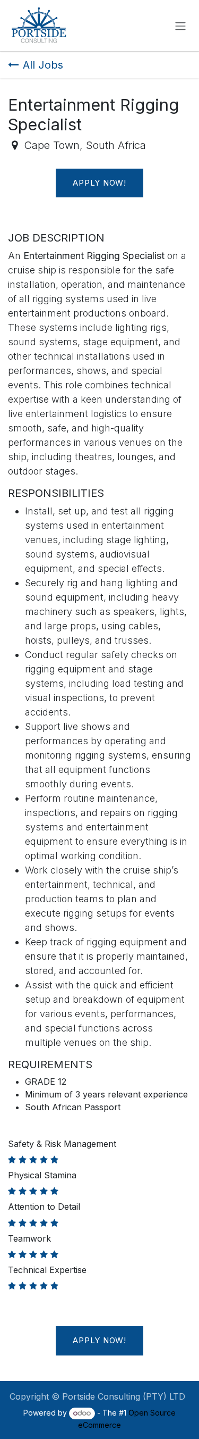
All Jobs (43, 65)
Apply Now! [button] (99, 183)
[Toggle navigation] (180, 25)
